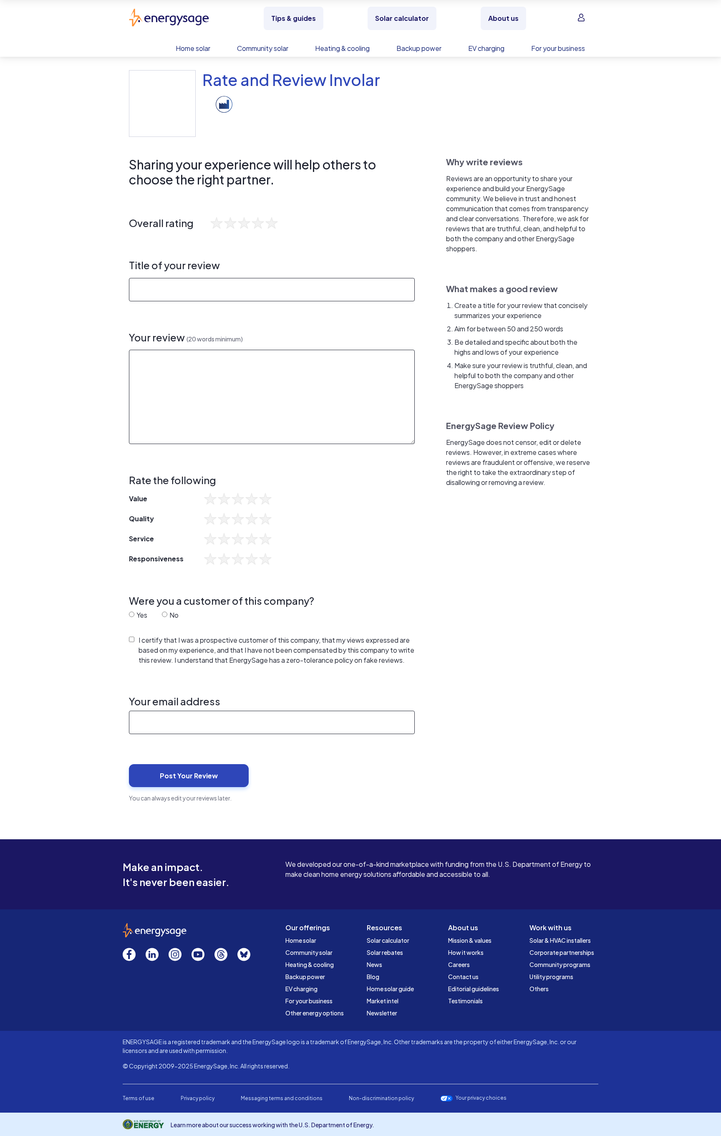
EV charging (301, 988)
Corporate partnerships (561, 952)
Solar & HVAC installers (560, 940)
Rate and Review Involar (291, 79)
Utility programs (551, 976)
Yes (141, 615)
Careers (459, 964)
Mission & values (470, 940)
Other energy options (314, 1013)
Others (539, 988)
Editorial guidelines (473, 988)
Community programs (559, 964)
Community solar (309, 952)
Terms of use (138, 1098)
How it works (466, 952)
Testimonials (465, 1001)
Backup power (305, 976)
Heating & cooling (309, 964)
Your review (186, 337)
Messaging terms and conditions (282, 1098)
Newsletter (382, 1013)
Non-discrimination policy (381, 1098)
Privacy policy (197, 1098)
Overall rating (161, 223)
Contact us (463, 976)
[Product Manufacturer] (224, 103)
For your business (309, 1001)
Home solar (300, 940)
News (374, 964)
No (173, 615)
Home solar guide (390, 988)
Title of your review (174, 265)
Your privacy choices (481, 1098)
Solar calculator (388, 940)
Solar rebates (385, 952)
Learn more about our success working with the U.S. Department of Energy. (272, 1124)
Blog (373, 976)
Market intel (382, 1001)
